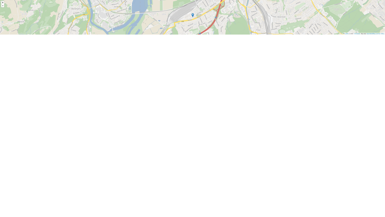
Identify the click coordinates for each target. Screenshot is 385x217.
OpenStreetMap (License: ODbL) (375, 33)
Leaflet (346, 33)
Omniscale (357, 33)
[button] (192, 15)
